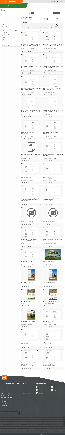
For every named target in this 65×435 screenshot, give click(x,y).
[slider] (25, 18)
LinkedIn (55, 387)
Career (24, 389)
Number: (22, 17)
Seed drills (6, 32)
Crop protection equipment (10, 30)
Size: (22, 18)
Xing (55, 390)
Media (17, 6)
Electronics (6, 41)
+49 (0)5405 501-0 (9, 393)
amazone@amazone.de (8, 397)
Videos (23, 6)
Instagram (41, 390)
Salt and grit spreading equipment (10, 38)
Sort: (37, 18)
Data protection (5, 403)
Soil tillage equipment (9, 34)
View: (45, 18)
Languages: (31, 18)
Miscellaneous (7, 42)
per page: (30, 17)
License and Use (5, 405)
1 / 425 (56, 18)
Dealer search (26, 387)
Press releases (26, 391)
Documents (10, 6)
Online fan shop (26, 393)
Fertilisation (7, 29)
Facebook (41, 387)
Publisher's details (5, 401)
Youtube (41, 393)
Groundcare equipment (9, 36)
